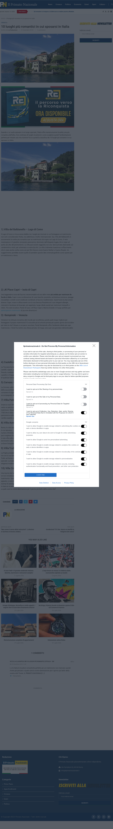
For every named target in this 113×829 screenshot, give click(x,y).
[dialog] (56, 414)
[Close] (95, 346)
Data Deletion (44, 483)
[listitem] (56, 384)
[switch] (84, 389)
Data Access (56, 483)
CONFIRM (41, 475)
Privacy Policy (69, 483)
